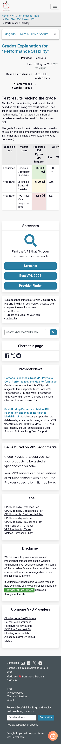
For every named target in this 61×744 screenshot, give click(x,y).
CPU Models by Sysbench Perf (22, 507)
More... (8, 640)
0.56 (51, 181)
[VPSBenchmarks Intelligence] (53, 736)
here (51, 482)
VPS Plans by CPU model (18, 525)
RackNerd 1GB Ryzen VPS (19, 19)
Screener (30, 266)
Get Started (13, 311)
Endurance (9, 168)
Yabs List (12, 318)
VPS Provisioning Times (17, 529)
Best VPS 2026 (30, 276)
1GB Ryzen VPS (43, 64)
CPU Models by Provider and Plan (23, 521)
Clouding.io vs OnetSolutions (20, 618)
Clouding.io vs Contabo (17, 633)
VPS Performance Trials (25, 15)
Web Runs (9, 181)
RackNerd (40, 58)
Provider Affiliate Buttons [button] (19, 589)
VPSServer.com (16, 737)
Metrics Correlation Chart (18, 533)
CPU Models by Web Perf (19, 518)
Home (5, 15)
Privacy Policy (15, 692)
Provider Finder (30, 286)
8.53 (51, 195)
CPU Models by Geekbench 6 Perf (23, 514)
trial (4, 122)
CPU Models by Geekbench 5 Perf (23, 510)
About (10, 700)
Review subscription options (22, 724)
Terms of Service (17, 696)
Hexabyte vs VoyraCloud (18, 625)
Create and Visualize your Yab (23, 314)
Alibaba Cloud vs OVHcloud (19, 636)
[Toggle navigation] (54, 6)
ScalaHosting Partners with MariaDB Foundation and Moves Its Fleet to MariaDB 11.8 (26, 413)
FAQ (9, 688)
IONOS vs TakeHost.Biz (17, 629)
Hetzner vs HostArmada (17, 622)
